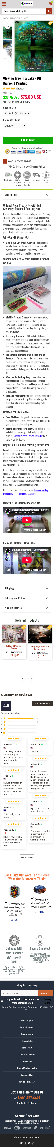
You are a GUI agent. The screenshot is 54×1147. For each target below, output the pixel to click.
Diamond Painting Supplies (27, 1068)
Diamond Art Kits (27, 1074)
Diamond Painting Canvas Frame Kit (28, 436)
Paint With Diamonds (27, 1054)
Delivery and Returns (15, 598)
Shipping (9, 588)
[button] (13, 89)
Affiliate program (27, 1020)
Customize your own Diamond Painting (40, 653)
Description (11, 194)
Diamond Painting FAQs (27, 1081)
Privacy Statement (27, 1027)
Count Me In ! (45, 993)
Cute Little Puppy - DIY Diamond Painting (14, 658)
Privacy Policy (47, 1001)
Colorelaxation (24, 1137)
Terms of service (27, 1034)
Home (4, 18)
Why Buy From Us (13, 608)
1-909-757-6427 (28, 1097)
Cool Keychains (27, 1061)
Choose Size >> (10, 107)
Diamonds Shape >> (13, 120)
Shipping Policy (27, 1040)
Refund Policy (27, 1047)
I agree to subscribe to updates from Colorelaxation (28, 1001)
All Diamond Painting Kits (18, 18)
